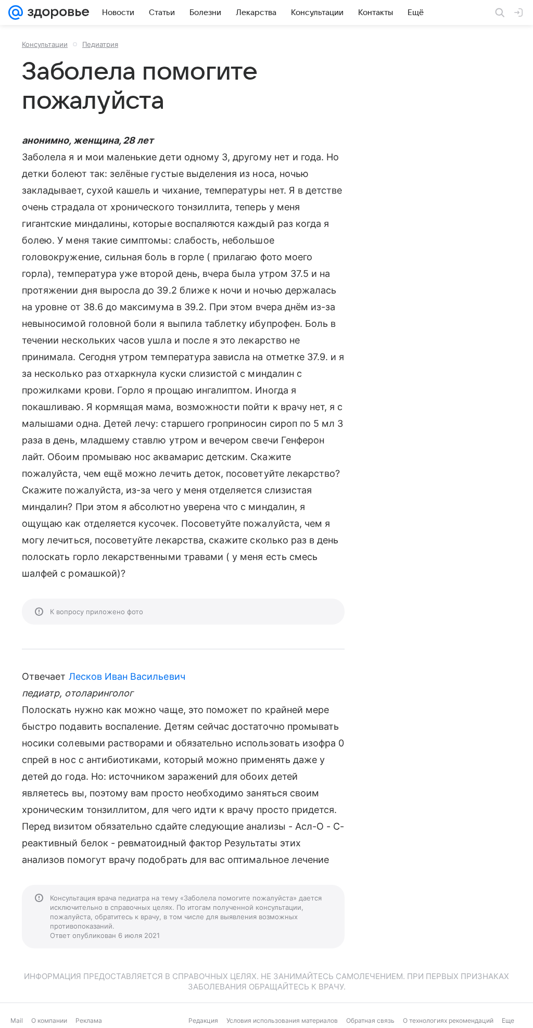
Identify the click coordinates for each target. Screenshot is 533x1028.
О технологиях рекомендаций (448, 1020)
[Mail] (15, 12)
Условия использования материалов (282, 1020)
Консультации (45, 44)
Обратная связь (370, 1020)
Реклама (88, 1020)
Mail (16, 1020)
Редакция (203, 1020)
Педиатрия (100, 44)
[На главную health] (56, 12)
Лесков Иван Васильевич (127, 676)
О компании (49, 1020)
